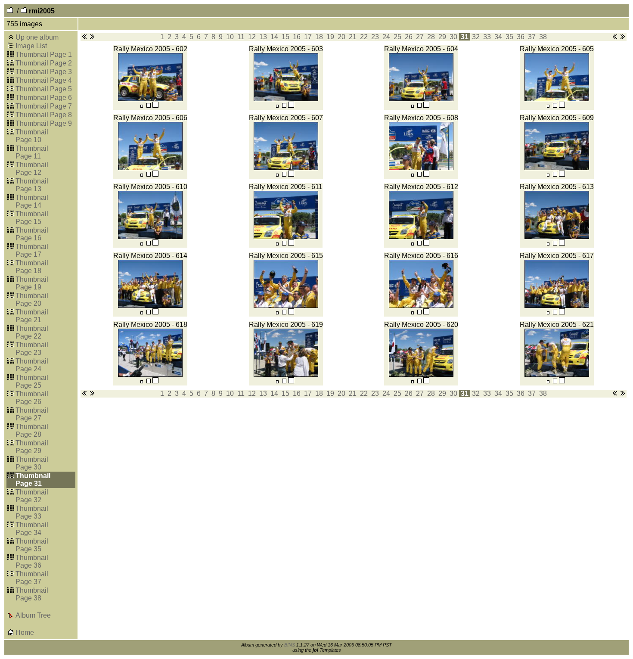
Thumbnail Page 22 (32, 332)
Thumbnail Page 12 (32, 168)
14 (274, 36)
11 (241, 36)
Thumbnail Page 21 (32, 315)
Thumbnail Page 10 (32, 135)
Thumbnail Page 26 (32, 397)
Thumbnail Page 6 (44, 97)
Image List (31, 46)
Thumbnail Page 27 (32, 414)
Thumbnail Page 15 (32, 217)
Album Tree (33, 615)
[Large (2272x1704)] (155, 105)
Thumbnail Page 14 (32, 201)
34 (498, 36)
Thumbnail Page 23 (32, 348)
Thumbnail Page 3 (44, 71)
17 (307, 36)
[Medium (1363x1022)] (148, 105)
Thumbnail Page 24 (32, 365)
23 (375, 36)
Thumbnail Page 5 (44, 89)
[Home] (11, 633)
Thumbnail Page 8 (44, 114)
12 (252, 36)
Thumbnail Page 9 (44, 123)
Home (25, 632)
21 (352, 36)
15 (285, 36)
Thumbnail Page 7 (44, 106)
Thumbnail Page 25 (32, 381)
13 (263, 36)
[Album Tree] (11, 616)
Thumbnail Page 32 (32, 496)
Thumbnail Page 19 (32, 283)
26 (408, 36)
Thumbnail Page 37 (32, 577)
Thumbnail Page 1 (44, 54)
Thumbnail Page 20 (32, 299)
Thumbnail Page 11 (32, 152)
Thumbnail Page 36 (32, 561)
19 (330, 36)
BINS (289, 644)
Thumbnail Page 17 (32, 250)
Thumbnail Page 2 (44, 63)
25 (397, 36)
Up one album (37, 37)
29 (442, 36)
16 (296, 36)
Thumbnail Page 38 (32, 594)
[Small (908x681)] (141, 105)
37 (531, 36)
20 (341, 36)
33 (487, 36)
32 (475, 36)
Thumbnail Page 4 (44, 80)
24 (386, 36)
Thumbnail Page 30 (32, 463)
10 (230, 36)
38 (543, 36)
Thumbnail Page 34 (32, 528)
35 (509, 36)
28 (431, 36)
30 (453, 36)
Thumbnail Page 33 (32, 512)
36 (520, 36)
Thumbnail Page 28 (32, 430)
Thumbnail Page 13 (32, 185)
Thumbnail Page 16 (32, 234)
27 (419, 36)
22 (363, 36)
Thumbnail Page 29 (32, 446)
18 (319, 36)
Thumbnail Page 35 (32, 545)
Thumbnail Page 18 (32, 266)
